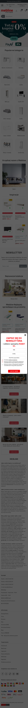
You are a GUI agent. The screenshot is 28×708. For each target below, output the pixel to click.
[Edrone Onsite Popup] (14, 354)
